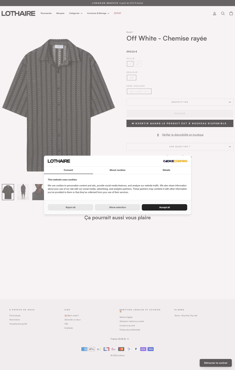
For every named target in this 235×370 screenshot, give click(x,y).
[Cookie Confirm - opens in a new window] (175, 161)
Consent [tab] (68, 170)
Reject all (70, 207)
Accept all (164, 207)
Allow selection (117, 207)
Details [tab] (166, 170)
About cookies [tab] (117, 170)
